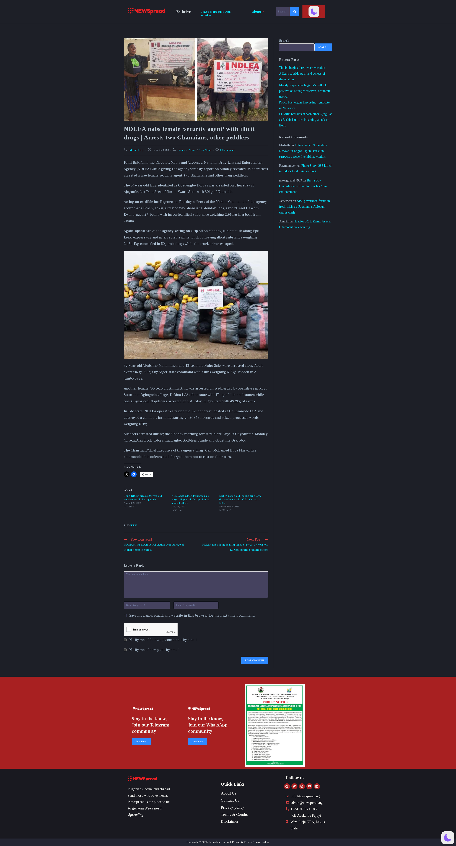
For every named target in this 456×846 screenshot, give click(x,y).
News (192, 150)
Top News (205, 150)
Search (284, 40)
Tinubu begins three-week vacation (302, 67)
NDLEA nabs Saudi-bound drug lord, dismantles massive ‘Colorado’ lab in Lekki (240, 499)
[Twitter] (294, 786)
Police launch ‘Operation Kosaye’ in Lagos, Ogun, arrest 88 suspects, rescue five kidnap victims (303, 151)
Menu (256, 11)
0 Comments (227, 150)
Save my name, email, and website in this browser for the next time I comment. (192, 615)
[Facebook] (287, 786)
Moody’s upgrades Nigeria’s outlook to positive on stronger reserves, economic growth (304, 90)
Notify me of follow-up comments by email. (163, 640)
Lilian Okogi (136, 150)
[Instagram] (302, 786)
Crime (181, 150)
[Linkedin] (317, 786)
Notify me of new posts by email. (155, 650)
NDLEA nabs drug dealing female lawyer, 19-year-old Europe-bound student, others (190, 499)
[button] (314, 11)
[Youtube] (309, 786)
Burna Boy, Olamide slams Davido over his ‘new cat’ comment (303, 186)
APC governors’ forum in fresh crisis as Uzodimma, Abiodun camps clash (304, 206)
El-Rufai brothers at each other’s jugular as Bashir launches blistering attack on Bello (305, 119)
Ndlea (133, 525)
